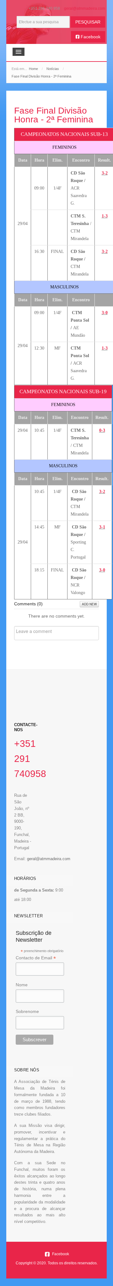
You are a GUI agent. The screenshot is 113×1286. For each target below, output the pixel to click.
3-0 (105, 312)
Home (33, 69)
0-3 (102, 430)
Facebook (89, 36)
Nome (22, 984)
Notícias (52, 69)
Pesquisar (87, 21)
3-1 (102, 527)
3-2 (105, 173)
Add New (89, 604)
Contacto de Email (36, 958)
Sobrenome (27, 1011)
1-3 (105, 216)
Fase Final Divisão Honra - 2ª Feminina (53, 115)
